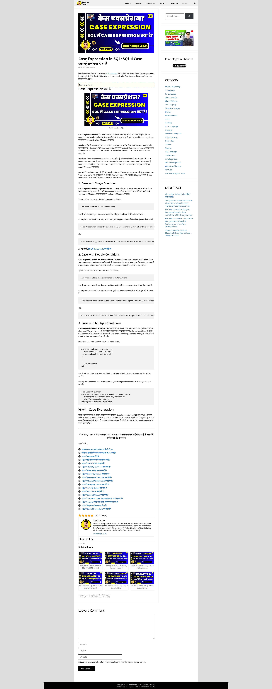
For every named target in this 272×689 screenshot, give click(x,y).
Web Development (173, 162)
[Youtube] (80, 539)
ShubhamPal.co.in (135, 685)
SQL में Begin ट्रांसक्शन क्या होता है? (94, 505)
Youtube (168, 170)
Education (163, 3)
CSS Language (171, 104)
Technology (150, 3)
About (184, 3)
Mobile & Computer (173, 133)
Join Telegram (179, 65)
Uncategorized (171, 159)
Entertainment (171, 115)
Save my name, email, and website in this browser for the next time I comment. (113, 662)
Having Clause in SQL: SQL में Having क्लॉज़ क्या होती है (95, 597)
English (168, 112)
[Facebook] (89, 539)
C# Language (170, 94)
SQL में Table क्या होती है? (91, 456)
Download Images (172, 108)
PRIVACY (137, 687)
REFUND (152, 687)
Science (168, 148)
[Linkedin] (92, 539)
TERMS (132, 687)
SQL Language (112, 73)
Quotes (168, 144)
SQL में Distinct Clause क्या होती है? (95, 495)
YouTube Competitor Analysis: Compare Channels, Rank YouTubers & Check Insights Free (178, 212)
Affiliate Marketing (172, 86)
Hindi (167, 119)
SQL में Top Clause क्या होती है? (93, 491)
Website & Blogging (173, 166)
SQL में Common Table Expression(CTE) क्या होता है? (102, 498)
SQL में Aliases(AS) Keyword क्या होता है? (97, 481)
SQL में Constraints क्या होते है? (99, 249)
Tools (127, 3)
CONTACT (125, 687)
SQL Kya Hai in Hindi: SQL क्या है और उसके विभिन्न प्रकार (95, 595)
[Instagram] (83, 539)
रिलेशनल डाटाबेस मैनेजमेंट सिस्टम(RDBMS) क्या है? (99, 453)
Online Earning (171, 137)
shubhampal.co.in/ (100, 534)
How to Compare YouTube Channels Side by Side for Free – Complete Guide (178, 233)
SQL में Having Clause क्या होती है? (94, 488)
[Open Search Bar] (195, 3)
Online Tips (169, 141)
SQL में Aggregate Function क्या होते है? (97, 477)
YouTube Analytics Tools (175, 173)
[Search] (189, 16)
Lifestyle (174, 3)
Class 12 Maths (171, 101)
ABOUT (119, 687)
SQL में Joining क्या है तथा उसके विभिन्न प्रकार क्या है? (100, 502)
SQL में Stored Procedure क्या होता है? (96, 509)
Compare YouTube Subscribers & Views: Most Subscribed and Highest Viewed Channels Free (178, 203)
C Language (170, 90)
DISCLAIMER (145, 687)
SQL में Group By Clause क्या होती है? (95, 484)
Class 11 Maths (171, 97)
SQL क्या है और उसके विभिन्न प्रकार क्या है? (96, 460)
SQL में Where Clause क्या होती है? (94, 470)
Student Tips (170, 155)
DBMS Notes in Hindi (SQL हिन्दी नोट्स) (97, 449)
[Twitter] (86, 539)
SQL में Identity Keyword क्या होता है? (96, 467)
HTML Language (171, 126)
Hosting (138, 3)
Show (90, 85)
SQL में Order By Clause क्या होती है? (95, 474)
